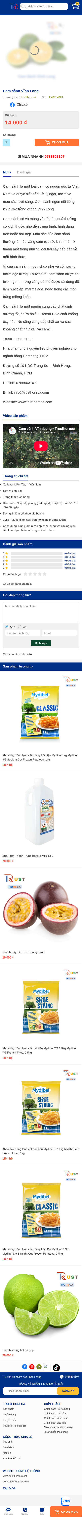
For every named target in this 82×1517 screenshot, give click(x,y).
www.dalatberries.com (15, 1476)
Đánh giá (24, 172)
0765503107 (54, 157)
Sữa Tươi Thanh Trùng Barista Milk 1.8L (27, 855)
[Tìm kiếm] (23, 6)
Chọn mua (60, 142)
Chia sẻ (22, 104)
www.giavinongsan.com (16, 1481)
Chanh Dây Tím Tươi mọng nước (23, 952)
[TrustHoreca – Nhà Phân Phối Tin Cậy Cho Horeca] (14, 6)
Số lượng (9, 134)
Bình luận (41, 643)
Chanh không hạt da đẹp (18, 1350)
